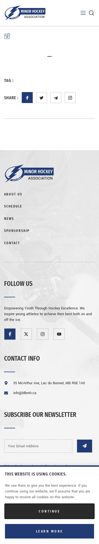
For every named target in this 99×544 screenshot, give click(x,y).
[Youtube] (59, 334)
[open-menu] (79, 13)
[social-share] (27, 97)
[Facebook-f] (10, 334)
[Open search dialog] (92, 14)
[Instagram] (42, 334)
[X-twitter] (26, 334)
